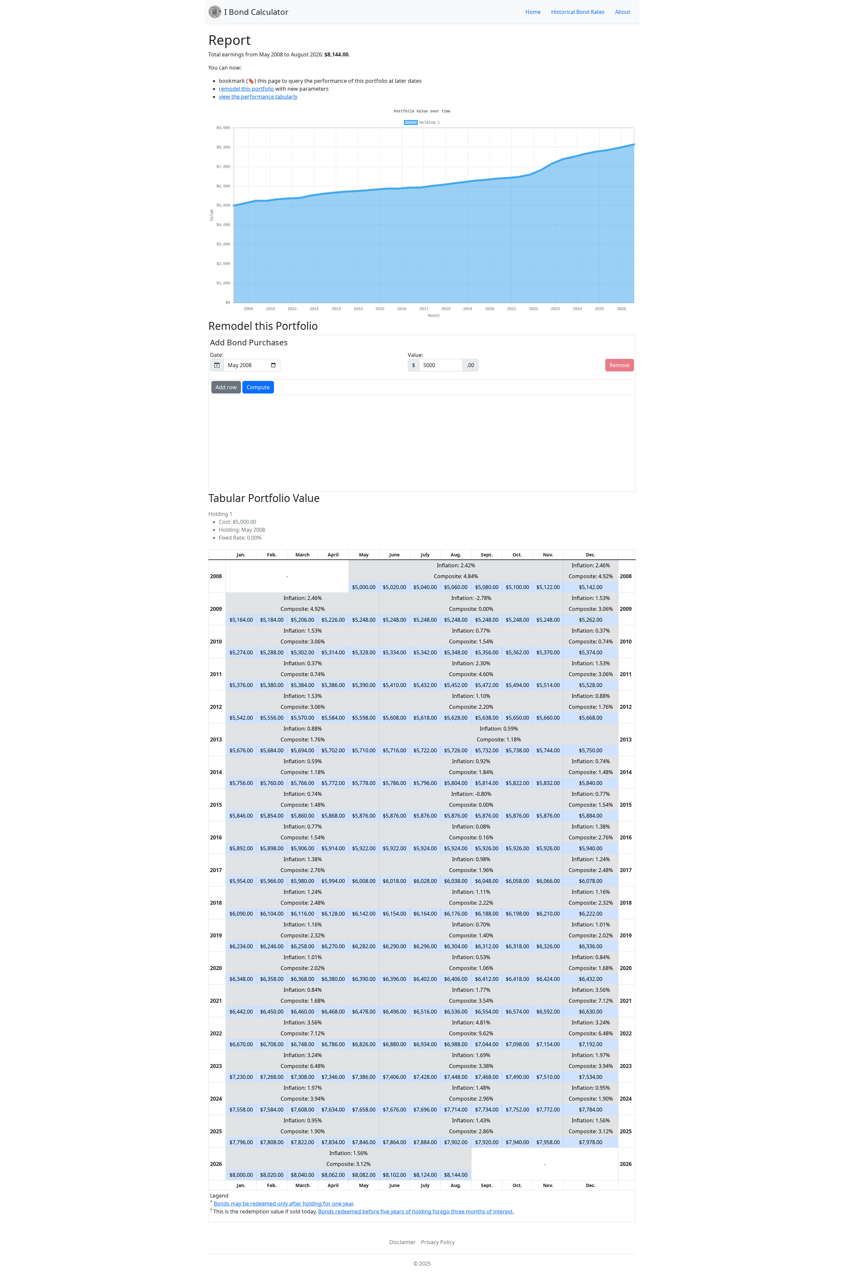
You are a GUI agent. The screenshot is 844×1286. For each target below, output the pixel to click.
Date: (216, 355)
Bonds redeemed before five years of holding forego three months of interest (415, 1211)
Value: (441, 360)
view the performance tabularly (258, 96)
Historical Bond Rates (578, 12)
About (622, 12)
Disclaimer (402, 1242)
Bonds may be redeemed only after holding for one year (283, 1203)
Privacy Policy (438, 1242)
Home (533, 12)
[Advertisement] (409, 442)
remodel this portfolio (246, 88)
